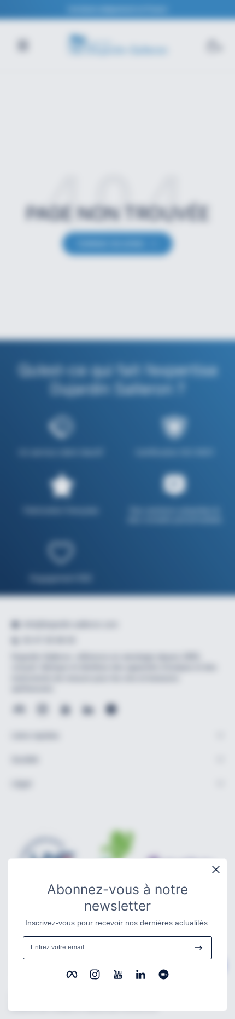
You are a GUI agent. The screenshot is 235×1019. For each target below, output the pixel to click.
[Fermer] (215, 869)
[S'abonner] (198, 947)
